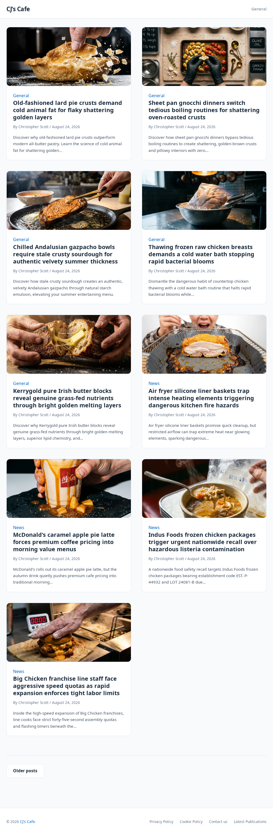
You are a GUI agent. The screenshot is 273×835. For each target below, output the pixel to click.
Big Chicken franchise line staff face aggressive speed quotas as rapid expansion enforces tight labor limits (66, 686)
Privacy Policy (161, 821)
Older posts (25, 771)
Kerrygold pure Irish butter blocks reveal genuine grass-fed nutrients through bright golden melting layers (67, 398)
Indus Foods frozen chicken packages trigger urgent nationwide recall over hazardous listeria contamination (202, 542)
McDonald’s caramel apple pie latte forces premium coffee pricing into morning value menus (64, 542)
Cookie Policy (191, 821)
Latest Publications (250, 821)
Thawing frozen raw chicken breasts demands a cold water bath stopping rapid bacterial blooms (201, 254)
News (154, 383)
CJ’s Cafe (18, 9)
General (259, 8)
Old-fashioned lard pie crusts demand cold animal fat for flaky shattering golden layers (67, 110)
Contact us (218, 821)
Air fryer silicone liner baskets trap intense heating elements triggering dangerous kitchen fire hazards (201, 398)
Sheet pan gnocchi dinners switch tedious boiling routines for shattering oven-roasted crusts (204, 110)
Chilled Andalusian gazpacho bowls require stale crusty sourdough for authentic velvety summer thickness (65, 254)
